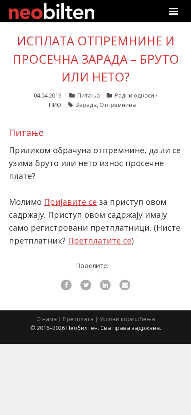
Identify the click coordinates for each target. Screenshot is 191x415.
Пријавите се (70, 201)
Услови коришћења (127, 319)
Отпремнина (117, 105)
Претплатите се (99, 240)
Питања (88, 95)
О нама (46, 319)
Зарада (86, 105)
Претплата (78, 319)
